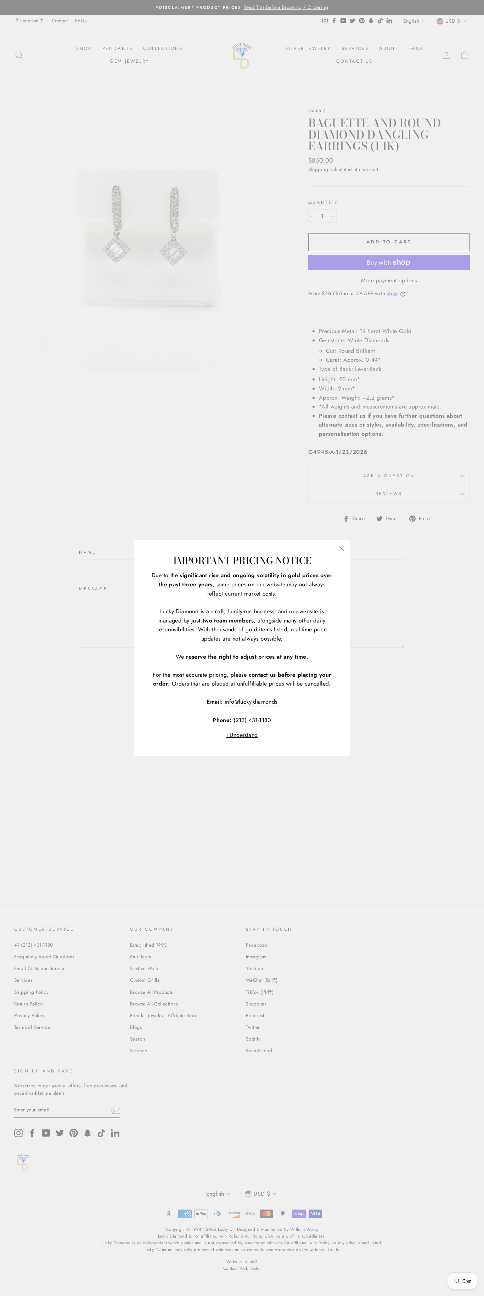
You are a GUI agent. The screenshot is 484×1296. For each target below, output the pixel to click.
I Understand (242, 735)
